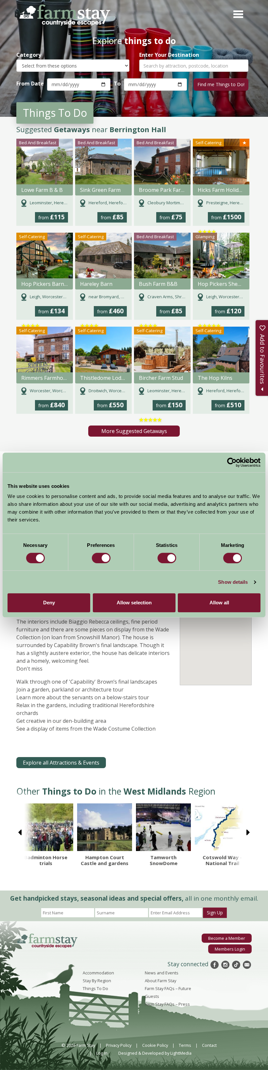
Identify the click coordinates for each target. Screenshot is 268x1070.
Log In (102, 1053)
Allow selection (134, 602)
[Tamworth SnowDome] (163, 827)
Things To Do (95, 988)
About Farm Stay (160, 981)
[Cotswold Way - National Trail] (222, 827)
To (117, 83)
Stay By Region (97, 981)
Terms (185, 1045)
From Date (30, 83)
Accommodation (98, 973)
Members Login (230, 949)
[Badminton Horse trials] (45, 827)
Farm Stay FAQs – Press (167, 1004)
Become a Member (226, 938)
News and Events (161, 973)
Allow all (219, 602)
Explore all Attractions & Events (61, 762)
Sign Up (215, 912)
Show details (233, 582)
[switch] (101, 558)
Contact (209, 1045)
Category (28, 55)
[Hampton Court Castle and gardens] (104, 827)
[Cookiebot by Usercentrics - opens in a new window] (231, 462)
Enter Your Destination (169, 55)
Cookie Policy (155, 1045)
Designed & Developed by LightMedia (155, 1053)
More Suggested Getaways (134, 431)
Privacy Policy (118, 1045)
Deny (49, 602)
